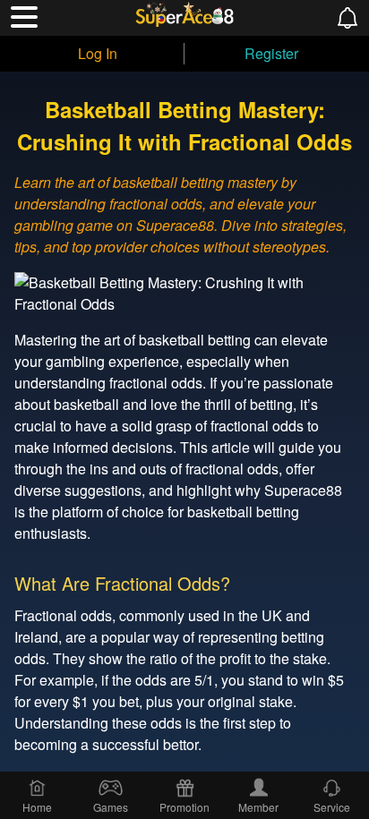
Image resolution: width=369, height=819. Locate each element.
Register (271, 53)
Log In (97, 53)
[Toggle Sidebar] (24, 17)
